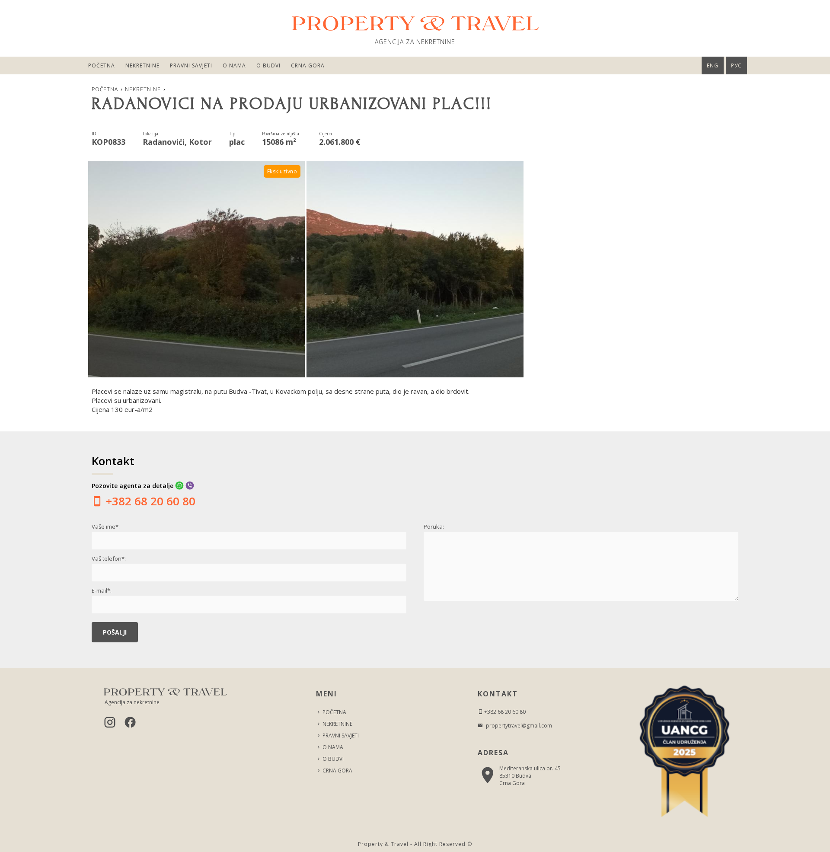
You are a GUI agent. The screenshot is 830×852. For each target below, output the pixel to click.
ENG (712, 65)
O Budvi (268, 65)
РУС (736, 65)
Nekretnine (142, 65)
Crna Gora (308, 65)
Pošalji (115, 632)
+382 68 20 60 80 (149, 501)
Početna (101, 65)
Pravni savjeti (191, 65)
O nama (234, 65)
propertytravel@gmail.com (518, 725)
